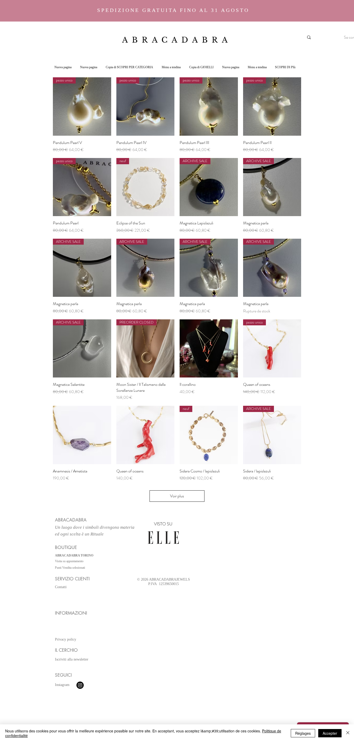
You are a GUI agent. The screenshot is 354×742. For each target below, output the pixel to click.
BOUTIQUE (66, 547)
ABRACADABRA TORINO (74, 555)
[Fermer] (348, 733)
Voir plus (177, 496)
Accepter (330, 733)
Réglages (303, 733)
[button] (129, 67)
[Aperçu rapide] (209, 348)
